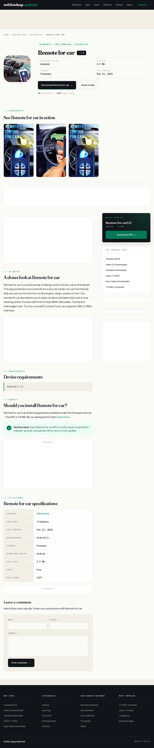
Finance (46, 726)
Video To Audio (126, 710)
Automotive (36, 35)
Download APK (126, 234)
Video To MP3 (113, 275)
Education (47, 715)
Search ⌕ (143, 4)
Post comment (21, 662)
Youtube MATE (113, 258)
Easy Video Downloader (117, 281)
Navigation (19, 35)
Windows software (89, 705)
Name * (11, 620)
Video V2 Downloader (116, 264)
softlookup (20, 5)
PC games (85, 721)
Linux (96, 4)
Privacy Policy (142, 741)
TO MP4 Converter (115, 287)
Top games (124, 715)
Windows (76, 4)
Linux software (88, 715)
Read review (88, 85)
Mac (88, 4)
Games (119, 4)
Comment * (13, 633)
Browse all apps (126, 721)
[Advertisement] (77, 19)
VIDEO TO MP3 (10, 721)
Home (6, 35)
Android (107, 4)
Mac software (87, 710)
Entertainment (49, 721)
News (129, 4)
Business (46, 710)
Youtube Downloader (116, 270)
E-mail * (53, 620)
